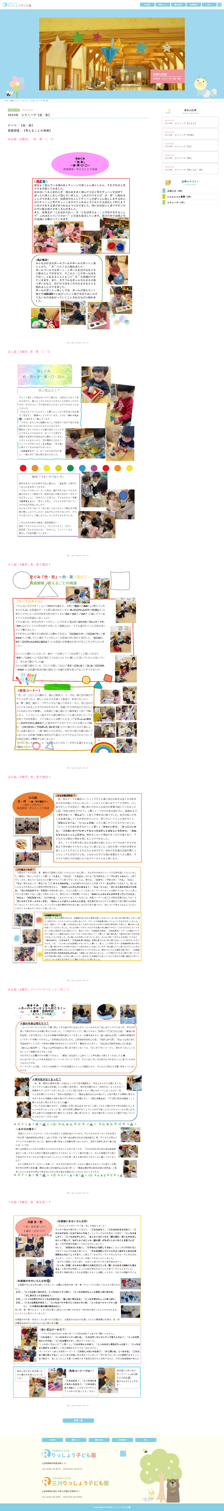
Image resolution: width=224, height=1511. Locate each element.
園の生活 (178, 4)
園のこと (163, 4)
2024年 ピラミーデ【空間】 (180, 135)
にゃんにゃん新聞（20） (179, 196)
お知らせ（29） (175, 191)
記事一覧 (78, 1420)
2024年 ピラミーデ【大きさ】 (181, 123)
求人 (209, 4)
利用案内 (194, 4)
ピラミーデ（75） (176, 202)
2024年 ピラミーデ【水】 (178, 146)
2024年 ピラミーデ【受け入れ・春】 (184, 170)
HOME (147, 4)
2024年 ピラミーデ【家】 (178, 158)
